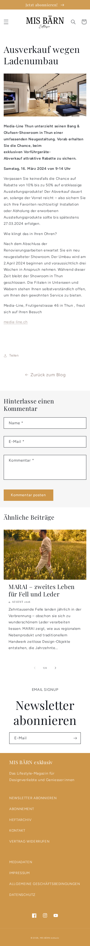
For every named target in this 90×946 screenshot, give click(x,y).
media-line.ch (16, 322)
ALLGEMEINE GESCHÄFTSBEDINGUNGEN (44, 884)
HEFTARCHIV (20, 820)
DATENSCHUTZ (22, 895)
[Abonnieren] (75, 738)
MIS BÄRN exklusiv (50, 938)
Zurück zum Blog (48, 374)
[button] (6, 21)
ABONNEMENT (21, 809)
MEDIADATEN (20, 862)
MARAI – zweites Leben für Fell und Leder (42, 590)
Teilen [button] (14, 355)
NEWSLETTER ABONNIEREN (33, 798)
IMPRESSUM (19, 873)
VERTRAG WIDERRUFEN (29, 841)
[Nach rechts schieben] (55, 668)
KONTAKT (17, 830)
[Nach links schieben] (35, 668)
